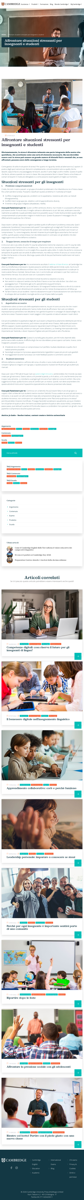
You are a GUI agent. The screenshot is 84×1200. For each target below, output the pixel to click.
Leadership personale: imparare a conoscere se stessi (41, 857)
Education (36, 1168)
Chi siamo (73, 1160)
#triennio (18, 443)
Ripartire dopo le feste (21, 998)
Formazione (44, 4)
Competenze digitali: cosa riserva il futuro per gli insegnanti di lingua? (38, 648)
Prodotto (12, 520)
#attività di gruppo (37, 785)
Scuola (11, 524)
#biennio (11, 443)
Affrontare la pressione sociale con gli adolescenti (38, 1067)
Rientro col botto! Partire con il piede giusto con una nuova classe (40, 1137)
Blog (51, 4)
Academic (36, 1173)
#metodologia (6, 436)
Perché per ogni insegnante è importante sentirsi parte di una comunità (42, 927)
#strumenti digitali (35, 644)
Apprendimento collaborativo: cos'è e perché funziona (41, 788)
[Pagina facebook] (11, 1167)
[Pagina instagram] (16, 1167)
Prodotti (34, 4)
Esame (12, 515)
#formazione (24, 644)
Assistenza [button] (25, 4)
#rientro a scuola (25, 994)
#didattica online (55, 644)
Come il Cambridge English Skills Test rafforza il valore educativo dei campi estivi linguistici (43, 549)
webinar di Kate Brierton (58, 264)
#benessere (34, 429)
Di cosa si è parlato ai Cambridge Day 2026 (33, 555)
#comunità (40, 854)
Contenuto (13, 511)
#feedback (24, 923)
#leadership (43, 429)
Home (4, 35)
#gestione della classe (8, 429)
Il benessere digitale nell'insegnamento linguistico (38, 719)
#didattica (45, 716)
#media (4, 443)
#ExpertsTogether (17, 436)
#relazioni (26, 429)
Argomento (13, 507)
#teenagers (52, 429)
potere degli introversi (44, 374)
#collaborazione (25, 785)
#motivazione (40, 923)
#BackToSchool (25, 1132)
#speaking (46, 1063)
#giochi (46, 785)
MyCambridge (76, 4)
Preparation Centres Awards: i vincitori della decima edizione (40, 560)
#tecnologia (45, 644)
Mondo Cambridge (61, 4)
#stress (19, 429)
